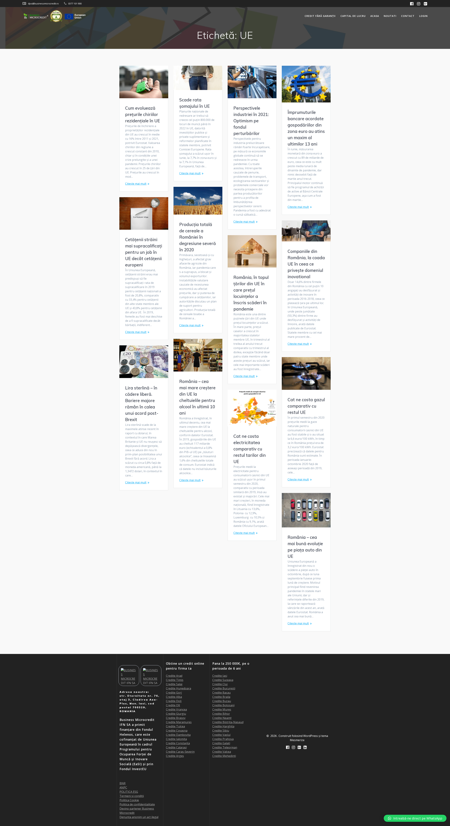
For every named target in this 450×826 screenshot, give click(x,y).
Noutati (390, 16)
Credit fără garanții (320, 16)
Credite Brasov (175, 718)
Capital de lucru (353, 16)
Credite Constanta (178, 743)
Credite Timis (174, 680)
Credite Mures (221, 709)
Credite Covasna (176, 731)
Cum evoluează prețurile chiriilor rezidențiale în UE (142, 114)
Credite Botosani (223, 705)
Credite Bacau (221, 693)
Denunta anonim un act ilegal (139, 817)
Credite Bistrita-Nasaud (227, 722)
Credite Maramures (179, 722)
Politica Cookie (129, 800)
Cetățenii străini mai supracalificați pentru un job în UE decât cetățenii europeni (143, 252)
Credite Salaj (174, 684)
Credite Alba (174, 697)
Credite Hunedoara (178, 688)
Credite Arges (175, 756)
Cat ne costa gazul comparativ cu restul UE (306, 406)
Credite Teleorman (224, 747)
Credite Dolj (173, 701)
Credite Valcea (221, 752)
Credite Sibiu (220, 731)
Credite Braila (221, 697)
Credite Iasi (219, 676)
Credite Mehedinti (224, 756)
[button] (415, 818)
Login (423, 16)
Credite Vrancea (176, 709)
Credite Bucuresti (223, 688)
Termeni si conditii (132, 796)
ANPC (123, 787)
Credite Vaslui (221, 735)
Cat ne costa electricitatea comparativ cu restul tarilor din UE (249, 449)
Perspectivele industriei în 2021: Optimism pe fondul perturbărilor (251, 120)
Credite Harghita (223, 726)
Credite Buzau (221, 701)
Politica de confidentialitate (137, 804)
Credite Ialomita (176, 739)
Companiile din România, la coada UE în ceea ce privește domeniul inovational (306, 264)
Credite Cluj (219, 684)
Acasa (374, 16)
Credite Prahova (223, 739)
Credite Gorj (174, 693)
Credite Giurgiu (176, 714)
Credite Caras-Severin (180, 752)
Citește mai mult (135, 184)
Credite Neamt (222, 718)
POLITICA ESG (129, 792)
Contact (407, 16)
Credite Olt (173, 705)
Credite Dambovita (178, 735)
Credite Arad (174, 676)
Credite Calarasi (176, 747)
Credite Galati (221, 743)
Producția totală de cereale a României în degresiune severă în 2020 (197, 237)
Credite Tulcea (175, 726)
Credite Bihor (221, 714)
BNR (123, 783)
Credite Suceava (222, 680)
